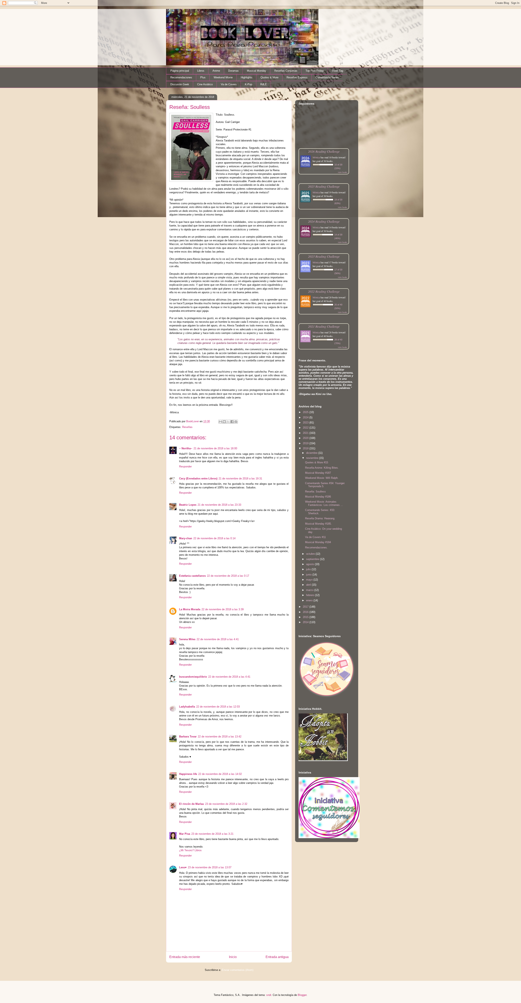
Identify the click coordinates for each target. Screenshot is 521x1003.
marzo (310, 590)
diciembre (312, 452)
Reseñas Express (297, 77)
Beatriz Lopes (187, 504)
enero (309, 600)
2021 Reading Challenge (324, 326)
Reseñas (187, 427)
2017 (306, 606)
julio (309, 569)
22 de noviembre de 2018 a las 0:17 (228, 575)
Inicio (233, 957)
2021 (306, 432)
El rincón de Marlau (191, 803)
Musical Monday (256, 70)
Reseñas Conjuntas (285, 70)
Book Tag (337, 70)
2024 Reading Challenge (324, 221)
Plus (203, 77)
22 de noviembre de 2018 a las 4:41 (218, 639)
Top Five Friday (314, 70)
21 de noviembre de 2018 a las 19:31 (240, 478)
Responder (185, 466)
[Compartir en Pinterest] (236, 422)
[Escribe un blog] (224, 422)
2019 (306, 443)
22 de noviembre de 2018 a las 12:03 (218, 706)
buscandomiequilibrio (193, 676)
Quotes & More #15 (316, 462)
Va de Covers (229, 84)
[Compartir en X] (228, 422)
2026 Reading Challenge (324, 151)
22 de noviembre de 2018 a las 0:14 (214, 538)
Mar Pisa (184, 833)
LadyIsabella (187, 706)
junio (309, 574)
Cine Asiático (205, 84)
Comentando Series (327, 77)
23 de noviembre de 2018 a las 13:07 (209, 867)
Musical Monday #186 (318, 496)
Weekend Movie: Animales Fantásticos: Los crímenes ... (324, 503)
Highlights (246, 77)
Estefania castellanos (192, 575)
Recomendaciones (181, 77)
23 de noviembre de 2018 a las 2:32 (226, 803)
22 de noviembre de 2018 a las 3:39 (222, 609)
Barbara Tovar (188, 736)
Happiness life (188, 773)
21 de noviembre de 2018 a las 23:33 (219, 504)
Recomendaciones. (316, 547)
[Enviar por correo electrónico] (220, 422)
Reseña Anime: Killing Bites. (322, 467)
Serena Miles (187, 639)
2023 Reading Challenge (324, 256)
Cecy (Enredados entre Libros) (198, 478)
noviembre (312, 457)
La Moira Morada (189, 609)
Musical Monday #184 (318, 542)
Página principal (179, 70)
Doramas (233, 70)
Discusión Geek (179, 84)
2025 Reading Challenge (324, 186)
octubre (311, 553)
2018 (306, 448)
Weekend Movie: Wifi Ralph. (321, 477)
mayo (309, 579)
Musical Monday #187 (318, 472)
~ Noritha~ (185, 448)
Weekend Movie (223, 77)
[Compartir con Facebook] (232, 422)
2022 (306, 427)
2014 (306, 622)
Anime (216, 70)
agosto (310, 564)
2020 (306, 438)
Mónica (316, 157)
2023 (306, 422)
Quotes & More (269, 77)
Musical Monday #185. (318, 523)
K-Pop (248, 84)
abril (309, 584)
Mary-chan (185, 538)
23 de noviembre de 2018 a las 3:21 (212, 833)
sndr (268, 994)
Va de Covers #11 (315, 537)
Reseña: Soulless (315, 491)
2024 (306, 417)
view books (342, 172)
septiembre (313, 559)
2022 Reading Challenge (324, 291)
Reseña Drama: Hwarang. (320, 518)
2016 (306, 612)
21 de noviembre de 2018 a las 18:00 (215, 448)
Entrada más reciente (184, 957)
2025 (306, 412)
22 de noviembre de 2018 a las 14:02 (220, 773)
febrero (310, 595)
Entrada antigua (277, 957)
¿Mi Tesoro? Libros (190, 850)
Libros (200, 70)
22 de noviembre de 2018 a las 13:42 (219, 736)
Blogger (302, 994)
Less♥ (183, 867)
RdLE (263, 84)
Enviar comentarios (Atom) (237, 969)
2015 (306, 617)
